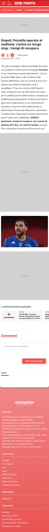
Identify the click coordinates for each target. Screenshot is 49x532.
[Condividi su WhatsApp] (3, 55)
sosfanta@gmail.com (24, 444)
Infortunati (7, 478)
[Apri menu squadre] (9, 3)
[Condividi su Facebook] (7, 55)
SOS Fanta (7, 10)
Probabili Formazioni (11, 485)
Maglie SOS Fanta (10, 481)
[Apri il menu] (3, 3)
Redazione (6, 498)
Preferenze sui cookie (11, 526)
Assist (4, 471)
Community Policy (10, 515)
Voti (3, 467)
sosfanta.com (13, 423)
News (19, 10)
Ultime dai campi (9, 474)
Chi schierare (8, 464)
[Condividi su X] (12, 55)
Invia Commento (34, 361)
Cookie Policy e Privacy (12, 519)
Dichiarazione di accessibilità (15, 522)
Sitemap (5, 512)
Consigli (5, 460)
